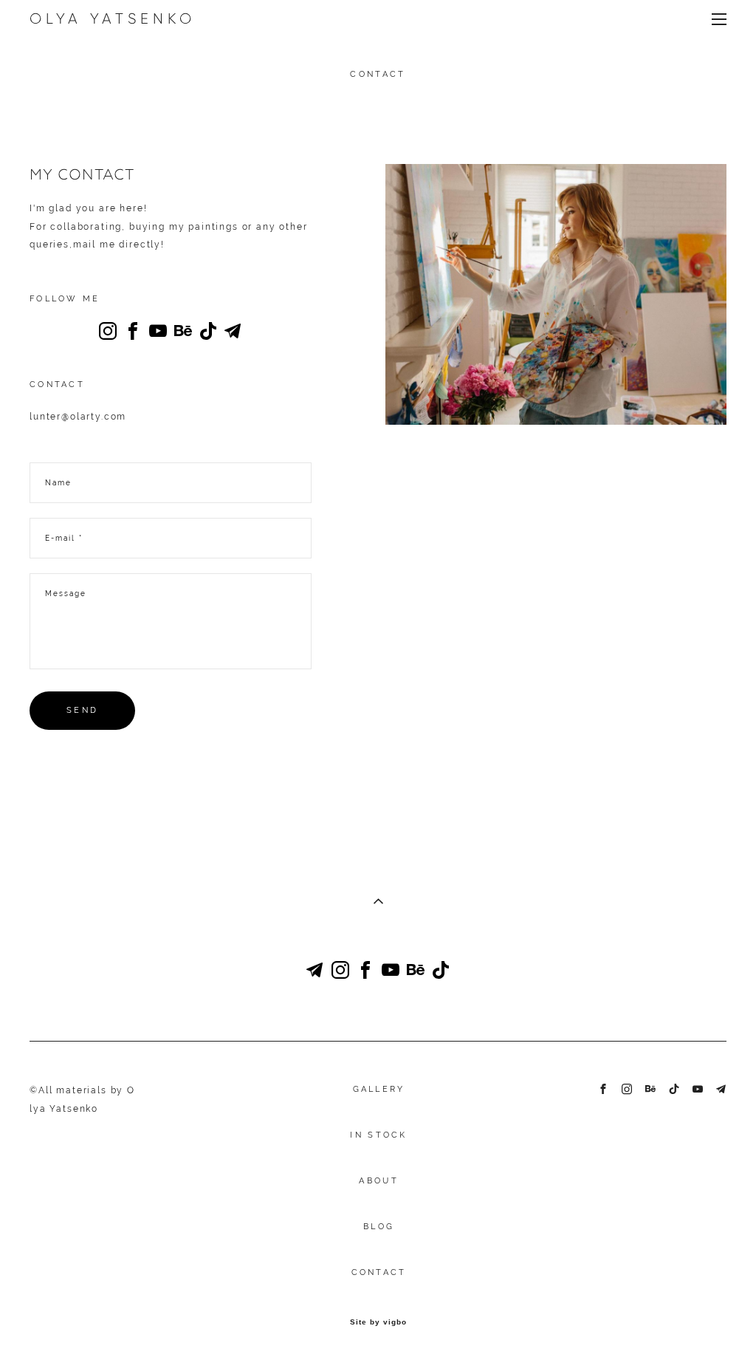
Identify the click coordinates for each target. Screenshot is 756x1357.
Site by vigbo (378, 1322)
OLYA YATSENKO (113, 18)
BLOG (378, 1226)
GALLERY (379, 1089)
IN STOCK (378, 1135)
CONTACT (379, 1272)
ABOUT (379, 1181)
